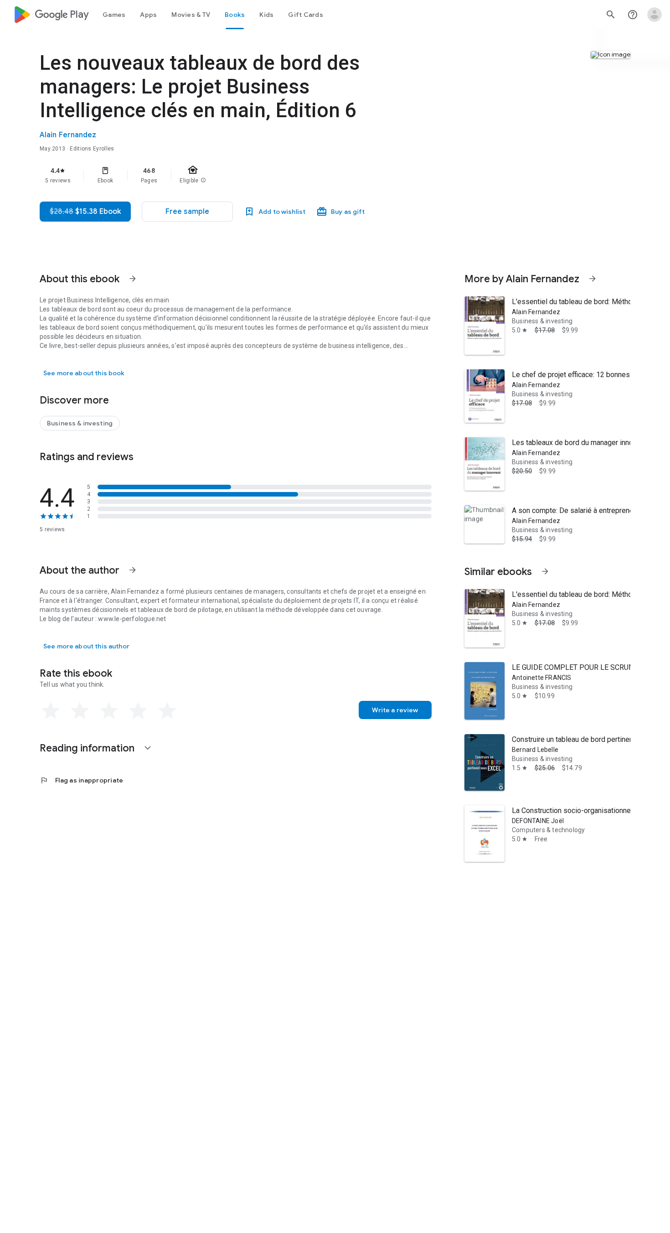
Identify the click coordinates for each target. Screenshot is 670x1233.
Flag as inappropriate (81, 780)
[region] (222, 175)
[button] (187, 212)
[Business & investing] (80, 423)
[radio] (51, 711)
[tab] (114, 14)
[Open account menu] (654, 15)
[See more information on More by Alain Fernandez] (592, 279)
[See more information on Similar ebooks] (545, 571)
